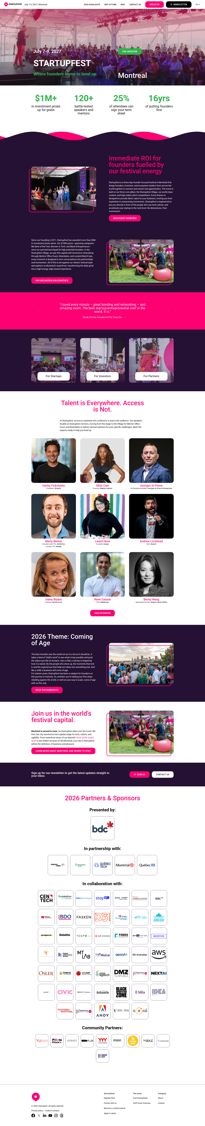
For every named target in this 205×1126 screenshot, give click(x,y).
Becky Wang (151, 599)
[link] (198, 4)
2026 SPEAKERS (102, 613)
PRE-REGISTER (129, 51)
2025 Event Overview (141, 1103)
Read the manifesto (47, 690)
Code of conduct (52, 1111)
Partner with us (110, 1103)
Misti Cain (102, 485)
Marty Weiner (53, 541)
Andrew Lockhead (151, 541)
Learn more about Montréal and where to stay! (63, 751)
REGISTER (154, 4)
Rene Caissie (102, 599)
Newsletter (178, 4)
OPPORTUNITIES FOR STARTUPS (52, 280)
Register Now (109, 1098)
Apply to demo (110, 1113)
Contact (161, 1103)
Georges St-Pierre (151, 485)
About (160, 1098)
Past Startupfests (140, 1098)
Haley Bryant (54, 599)
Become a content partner (114, 1108)
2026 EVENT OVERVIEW (125, 218)
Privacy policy (37, 1111)
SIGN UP (139, 774)
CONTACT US (135, 4)
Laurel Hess (102, 541)
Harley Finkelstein (53, 485)
